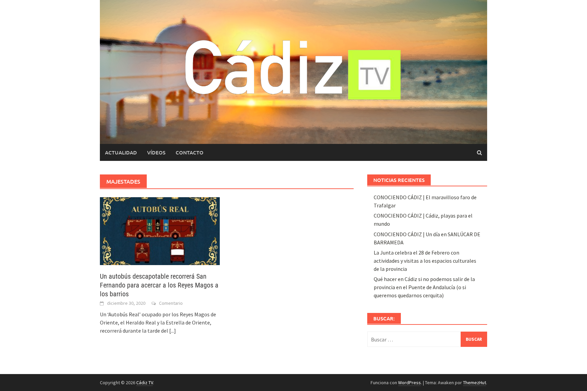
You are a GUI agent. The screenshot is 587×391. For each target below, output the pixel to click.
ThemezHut (474, 382)
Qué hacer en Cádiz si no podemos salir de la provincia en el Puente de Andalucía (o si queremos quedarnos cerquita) (424, 287)
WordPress (409, 382)
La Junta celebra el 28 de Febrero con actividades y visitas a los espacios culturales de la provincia (425, 260)
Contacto (189, 152)
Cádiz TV (144, 382)
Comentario (171, 303)
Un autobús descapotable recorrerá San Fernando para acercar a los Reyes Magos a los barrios (159, 285)
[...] (172, 330)
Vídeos (156, 152)
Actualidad (121, 152)
